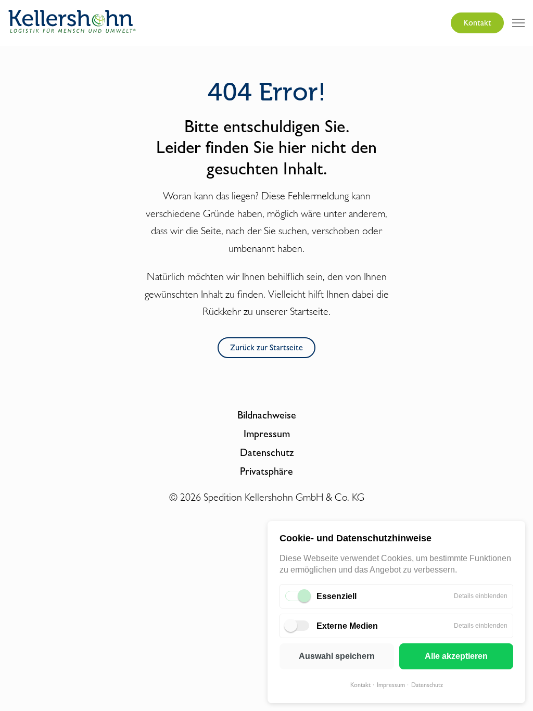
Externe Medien (347, 625)
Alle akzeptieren (456, 656)
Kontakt (360, 685)
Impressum (391, 685)
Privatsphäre (266, 471)
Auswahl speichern (337, 656)
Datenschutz (427, 685)
